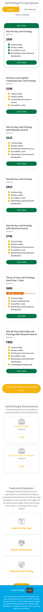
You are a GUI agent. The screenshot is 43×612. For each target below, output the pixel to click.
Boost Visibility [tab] (22, 14)
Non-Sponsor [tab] (30, 9)
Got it (30, 590)
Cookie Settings (17, 590)
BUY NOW (21, 316)
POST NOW (21, 62)
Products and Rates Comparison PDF (21, 388)
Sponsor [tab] (10, 9)
